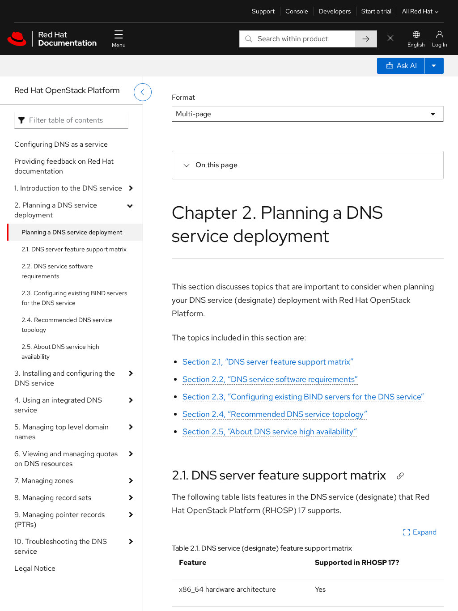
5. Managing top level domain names (61, 431)
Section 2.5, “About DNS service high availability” (269, 431)
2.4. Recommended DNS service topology (66, 325)
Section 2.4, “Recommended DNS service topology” (274, 414)
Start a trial (376, 11)
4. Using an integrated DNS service (58, 405)
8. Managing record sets (52, 497)
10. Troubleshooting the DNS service (60, 546)
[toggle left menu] (143, 92)
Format (183, 97)
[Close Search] (390, 38)
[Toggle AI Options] (434, 66)
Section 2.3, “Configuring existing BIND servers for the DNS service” (303, 396)
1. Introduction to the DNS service (68, 188)
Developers (335, 11)
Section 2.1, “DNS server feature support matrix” (267, 361)
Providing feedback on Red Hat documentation (64, 166)
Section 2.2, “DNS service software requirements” (270, 379)
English (416, 44)
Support (263, 11)
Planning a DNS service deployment (72, 232)
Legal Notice (34, 568)
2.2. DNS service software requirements (57, 271)
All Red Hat (417, 11)
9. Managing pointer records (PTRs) (59, 519)
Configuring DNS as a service (61, 144)
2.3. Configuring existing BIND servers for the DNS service (74, 298)
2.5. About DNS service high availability (60, 352)
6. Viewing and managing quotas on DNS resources (66, 458)
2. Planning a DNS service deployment (55, 210)
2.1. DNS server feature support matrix (74, 249)
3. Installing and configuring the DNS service (64, 378)
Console (296, 11)
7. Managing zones (43, 480)
